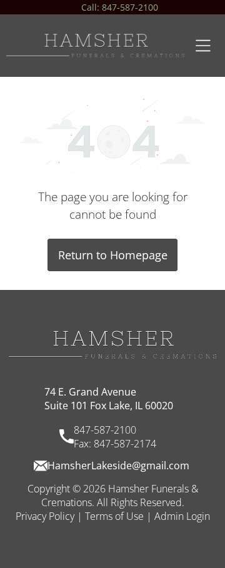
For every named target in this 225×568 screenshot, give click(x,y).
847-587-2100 (105, 430)
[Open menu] (203, 45)
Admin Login (182, 516)
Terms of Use (114, 516)
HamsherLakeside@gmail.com (118, 465)
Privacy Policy (45, 516)
